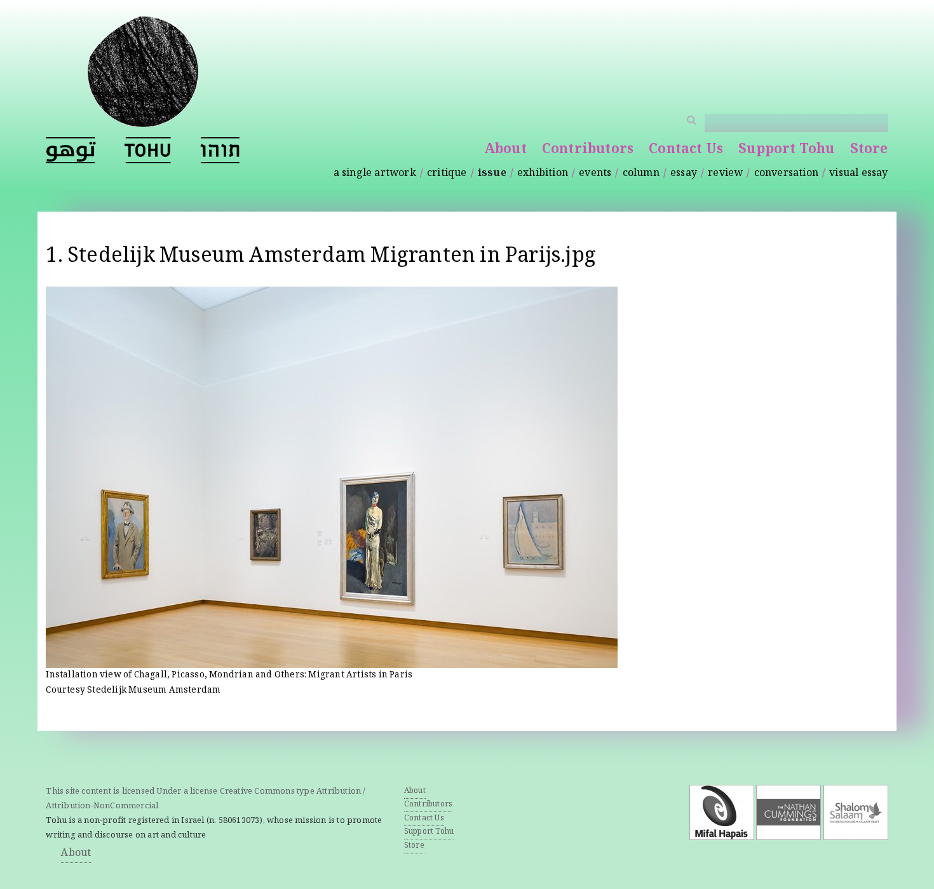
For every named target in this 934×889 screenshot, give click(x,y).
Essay (683, 173)
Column (641, 173)
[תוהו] (220, 150)
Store (869, 150)
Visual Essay (858, 173)
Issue (492, 173)
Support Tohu (786, 150)
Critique (447, 173)
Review (725, 173)
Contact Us (686, 150)
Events (595, 173)
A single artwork (375, 173)
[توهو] (71, 150)
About (505, 150)
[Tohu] (143, 119)
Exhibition (542, 173)
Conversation (786, 173)
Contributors (587, 150)
